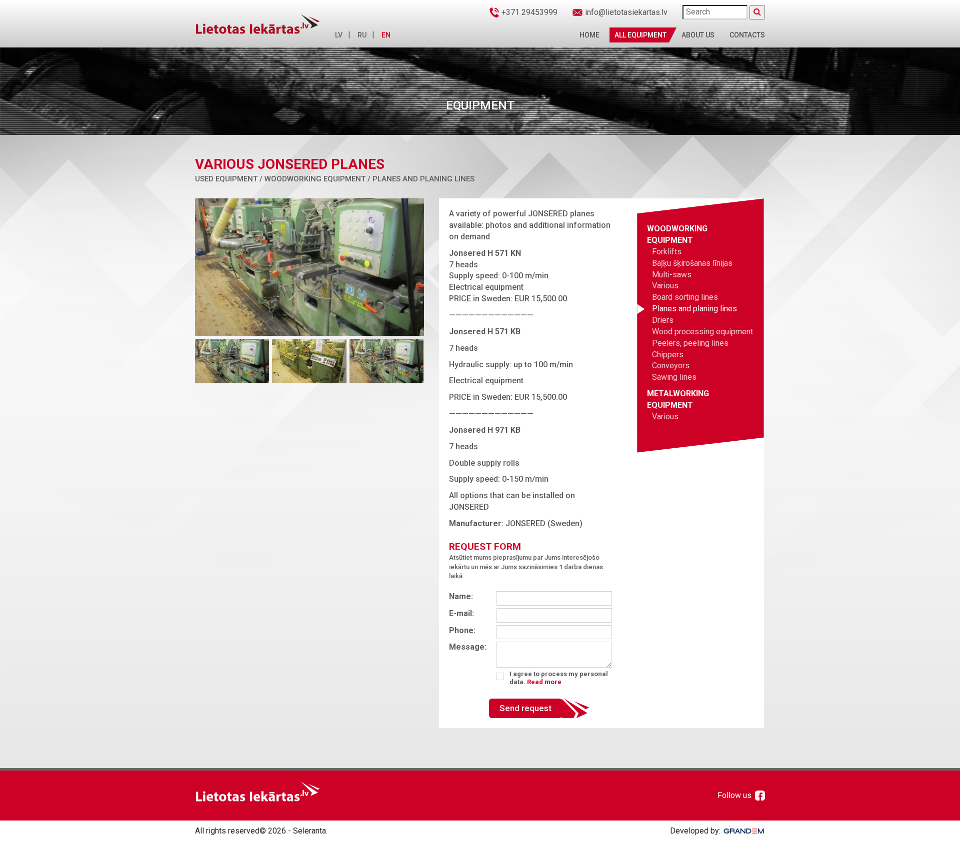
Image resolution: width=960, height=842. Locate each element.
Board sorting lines (685, 297)
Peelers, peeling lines (690, 343)
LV (338, 35)
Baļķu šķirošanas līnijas (692, 263)
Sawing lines (674, 377)
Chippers (668, 354)
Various (665, 285)
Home (590, 35)
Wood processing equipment (702, 331)
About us (698, 35)
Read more (544, 682)
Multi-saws (672, 274)
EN (386, 35)
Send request (526, 708)
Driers (663, 320)
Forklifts (667, 251)
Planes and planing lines (694, 308)
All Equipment (640, 35)
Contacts (747, 35)
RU (362, 35)
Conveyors (671, 365)
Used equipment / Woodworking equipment (280, 178)
